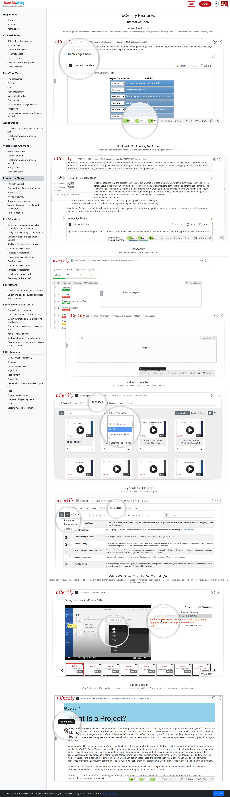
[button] (216, 4)
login (191, 4)
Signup (205, 4)
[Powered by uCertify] (224, 4)
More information (109, 793)
